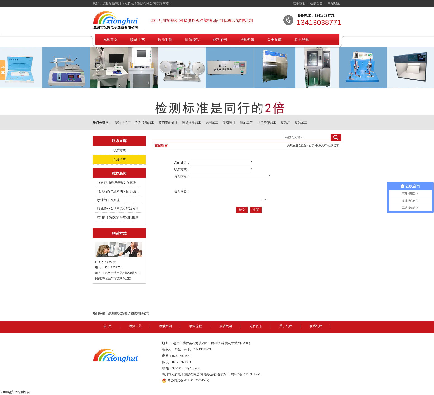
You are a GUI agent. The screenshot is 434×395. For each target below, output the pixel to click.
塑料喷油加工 (144, 122)
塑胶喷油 (229, 122)
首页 (311, 145)
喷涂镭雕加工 (191, 122)
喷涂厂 (285, 122)
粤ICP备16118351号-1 (246, 374)
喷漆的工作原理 (108, 200)
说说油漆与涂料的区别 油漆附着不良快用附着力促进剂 (118, 191)
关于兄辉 (274, 40)
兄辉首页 (110, 40)
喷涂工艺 (137, 40)
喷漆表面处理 (168, 122)
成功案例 (219, 40)
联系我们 (299, 3)
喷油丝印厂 (123, 122)
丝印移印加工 (266, 122)
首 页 (108, 326)
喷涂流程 (192, 40)
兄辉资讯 (247, 40)
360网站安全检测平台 (15, 392)
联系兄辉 (302, 40)
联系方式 (119, 150)
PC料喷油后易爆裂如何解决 (116, 183)
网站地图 (334, 3)
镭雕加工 (212, 122)
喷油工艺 (246, 122)
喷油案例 (165, 40)
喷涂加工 (301, 122)
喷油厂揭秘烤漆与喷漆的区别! (118, 217)
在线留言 (317, 3)
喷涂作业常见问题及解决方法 (118, 208)
